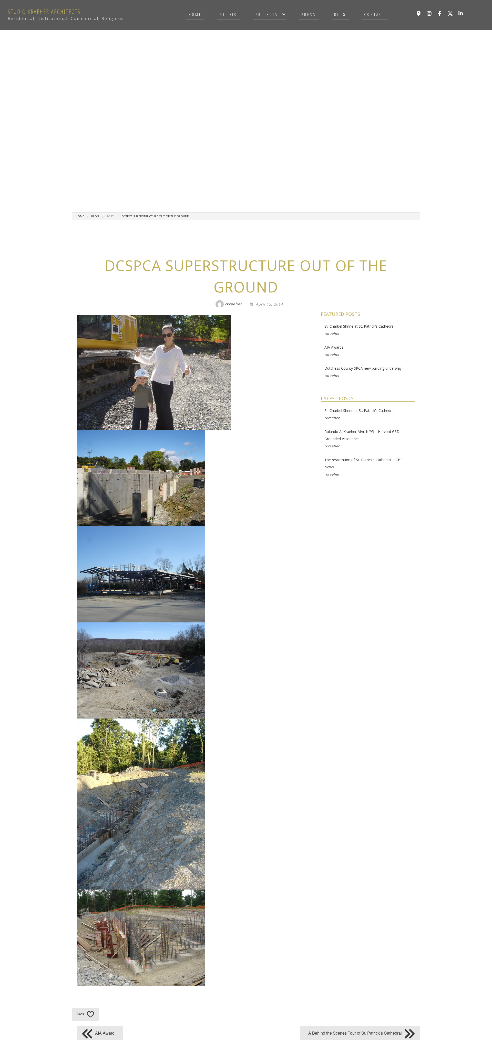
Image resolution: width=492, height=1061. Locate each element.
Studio (229, 14)
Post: (110, 216)
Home (195, 14)
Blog (340, 14)
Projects (266, 14)
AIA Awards (333, 351)
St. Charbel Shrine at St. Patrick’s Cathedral (359, 330)
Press (308, 14)
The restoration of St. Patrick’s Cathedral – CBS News (363, 467)
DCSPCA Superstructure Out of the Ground (155, 216)
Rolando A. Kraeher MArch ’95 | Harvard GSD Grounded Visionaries (361, 438)
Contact (374, 14)
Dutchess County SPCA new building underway (363, 372)
